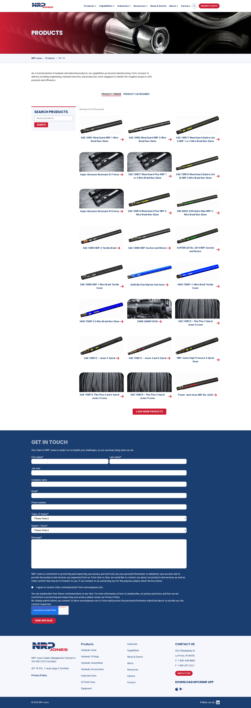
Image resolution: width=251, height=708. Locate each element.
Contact (131, 682)
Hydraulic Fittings (90, 656)
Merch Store (184, 673)
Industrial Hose (88, 675)
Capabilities (133, 650)
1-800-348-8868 (186, 660)
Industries (132, 644)
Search (41, 124)
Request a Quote (209, 6)
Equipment (86, 688)
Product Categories (136, 94)
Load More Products (149, 411)
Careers (185, 5)
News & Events (158, 5)
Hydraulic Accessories (92, 669)
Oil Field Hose (88, 682)
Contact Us (185, 644)
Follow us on (207, 702)
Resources (132, 669)
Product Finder (111, 94)
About (130, 663)
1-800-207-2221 (186, 665)
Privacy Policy (39, 675)
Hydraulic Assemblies (92, 663)
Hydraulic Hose (88, 650)
